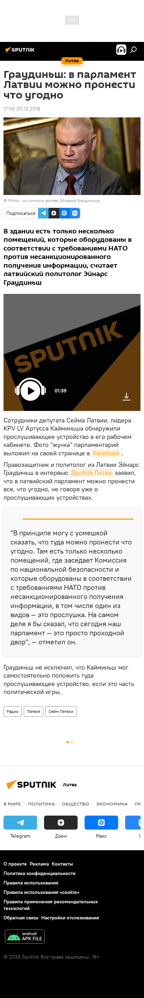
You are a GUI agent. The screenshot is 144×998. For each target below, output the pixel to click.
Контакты (62, 864)
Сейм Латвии (61, 711)
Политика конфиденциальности (39, 873)
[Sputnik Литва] (20, 52)
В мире (12, 804)
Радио (13, 711)
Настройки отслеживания (70, 917)
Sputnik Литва (91, 473)
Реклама (39, 864)
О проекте (15, 864)
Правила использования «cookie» (41, 892)
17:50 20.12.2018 (21, 109)
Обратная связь (20, 917)
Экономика (112, 804)
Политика (41, 804)
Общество (75, 804)
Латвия (33, 711)
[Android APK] (25, 937)
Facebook (106, 453)
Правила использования (30, 883)
